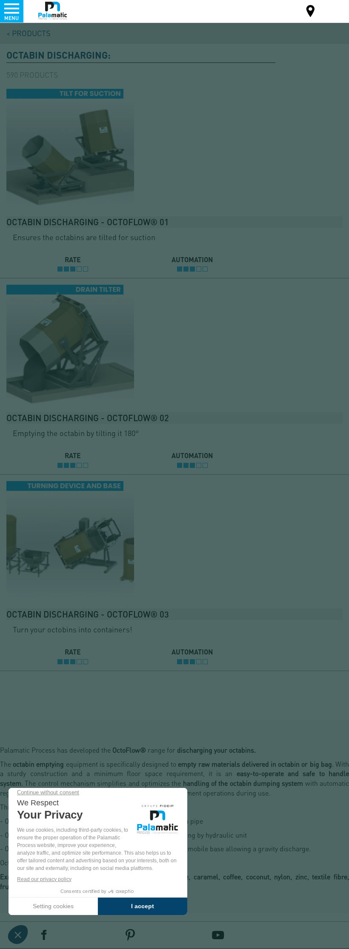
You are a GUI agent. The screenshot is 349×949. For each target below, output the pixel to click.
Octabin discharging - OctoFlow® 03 (87, 614)
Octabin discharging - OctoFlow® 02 (87, 418)
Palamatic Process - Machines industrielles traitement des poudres (52, 10)
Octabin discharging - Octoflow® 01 (87, 222)
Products (31, 33)
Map (310, 12)
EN (331, 10)
